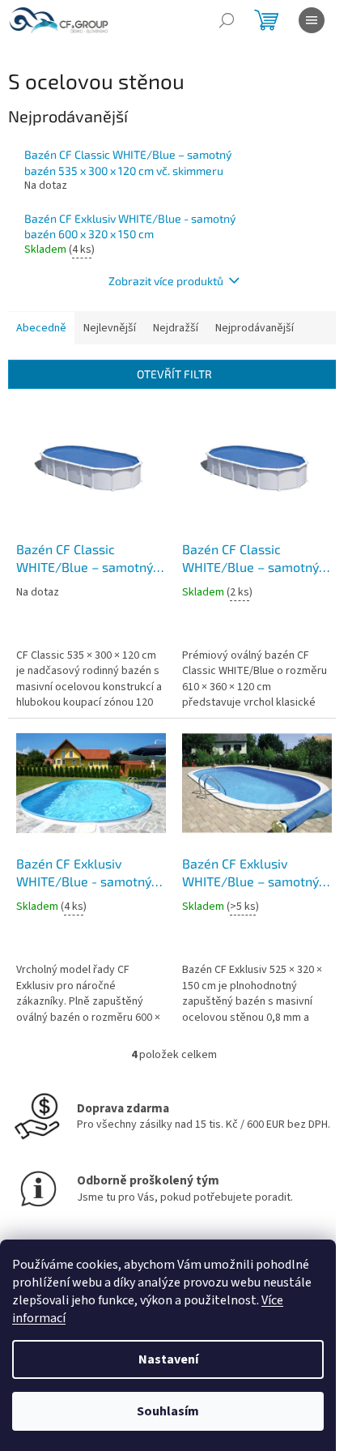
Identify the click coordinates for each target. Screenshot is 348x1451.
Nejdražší (175, 328)
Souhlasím (168, 1411)
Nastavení (168, 1359)
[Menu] (311, 20)
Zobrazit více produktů (165, 281)
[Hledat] (226, 20)
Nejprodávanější (254, 328)
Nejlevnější (109, 328)
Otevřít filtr (174, 374)
